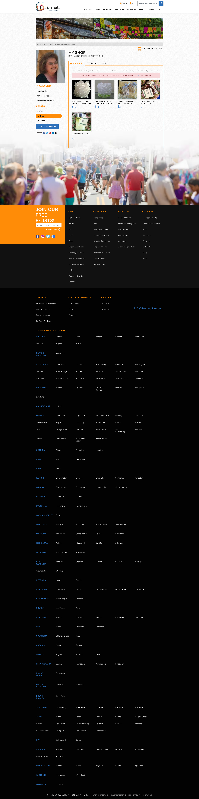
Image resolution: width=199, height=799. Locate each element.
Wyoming (41, 784)
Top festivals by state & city (50, 331)
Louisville (79, 496)
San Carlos (139, 371)
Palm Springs (61, 371)
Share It (39, 132)
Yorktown (60, 756)
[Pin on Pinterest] (50, 132)
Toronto (79, 645)
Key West (60, 422)
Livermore (119, 364)
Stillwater (119, 543)
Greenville (80, 684)
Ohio (38, 626)
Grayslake (100, 478)
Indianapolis (101, 487)
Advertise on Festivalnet (46, 303)
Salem (98, 654)
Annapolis (60, 524)
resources (119, 9)
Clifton (78, 589)
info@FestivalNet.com (148, 308)
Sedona (39, 344)
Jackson (59, 784)
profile (39, 111)
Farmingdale (101, 589)
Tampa (39, 438)
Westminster (120, 524)
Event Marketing (43, 315)
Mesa (78, 337)
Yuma (78, 344)
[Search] (161, 3)
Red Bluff (80, 371)
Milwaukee (60, 775)
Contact (72, 315)
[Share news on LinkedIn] (53, 132)
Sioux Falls (60, 696)
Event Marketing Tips (127, 223)
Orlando (79, 429)
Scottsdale (139, 337)
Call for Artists (75, 218)
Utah (38, 740)
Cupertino (80, 364)
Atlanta (59, 450)
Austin (58, 717)
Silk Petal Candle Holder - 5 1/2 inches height (104, 104)
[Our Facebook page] (37, 236)
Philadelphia (101, 664)
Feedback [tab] (91, 63)
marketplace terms (118, 795)
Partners (146, 241)
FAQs (145, 258)
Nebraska (41, 580)
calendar (41, 121)
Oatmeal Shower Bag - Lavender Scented (125, 104)
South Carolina (41, 685)
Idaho (39, 468)
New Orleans (81, 506)
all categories (43, 96)
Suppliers (146, 235)
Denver (118, 388)
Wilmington (61, 571)
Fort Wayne (81, 487)
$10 (74, 106)
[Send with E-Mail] (56, 132)
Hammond (60, 506)
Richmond (139, 749)
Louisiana (41, 506)
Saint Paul (100, 543)
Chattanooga (61, 707)
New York (41, 617)
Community (74, 303)
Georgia (40, 450)
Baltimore (80, 524)
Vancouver (60, 353)
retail (96, 223)
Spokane (139, 765)
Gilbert (58, 337)
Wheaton (139, 478)
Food (71, 241)
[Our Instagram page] (43, 236)
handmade (42, 91)
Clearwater (60, 415)
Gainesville (139, 415)
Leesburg (80, 422)
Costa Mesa (61, 364)
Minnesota (42, 543)
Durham (99, 562)
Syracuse (139, 617)
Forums (72, 309)
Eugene (59, 654)
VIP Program (123, 229)
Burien (78, 765)
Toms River (140, 589)
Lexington (60, 496)
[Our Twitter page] (48, 236)
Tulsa (78, 636)
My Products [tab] (76, 63)
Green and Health (76, 247)
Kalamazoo (120, 534)
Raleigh (138, 562)
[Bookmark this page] (53, 236)
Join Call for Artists (126, 247)
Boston (59, 515)
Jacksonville (41, 422)
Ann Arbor (60, 534)
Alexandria (60, 749)
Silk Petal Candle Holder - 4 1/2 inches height (81, 104)
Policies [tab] (103, 63)
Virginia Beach (42, 756)
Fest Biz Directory (43, 309)
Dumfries (80, 749)
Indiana (40, 487)
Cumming (80, 450)
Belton (78, 717)
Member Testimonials (152, 223)
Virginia (40, 749)
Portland (79, 654)
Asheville (59, 562)
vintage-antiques (101, 229)
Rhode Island (39, 674)
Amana (59, 459)
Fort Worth (60, 724)
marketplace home (45, 100)
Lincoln (59, 580)
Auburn (59, 765)
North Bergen (121, 589)
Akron (58, 626)
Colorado (41, 388)
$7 (142, 106)
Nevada (40, 608)
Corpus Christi (141, 717)
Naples (138, 422)
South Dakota (40, 697)
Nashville (139, 707)
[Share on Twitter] (47, 132)
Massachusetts (43, 515)
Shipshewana (121, 487)
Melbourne (100, 422)
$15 (97, 106)
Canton (99, 717)
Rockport (60, 731)
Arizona (40, 337)
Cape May (60, 589)
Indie (71, 270)
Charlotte (80, 562)
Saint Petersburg (120, 430)
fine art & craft (100, 247)
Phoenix (99, 337)
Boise (58, 468)
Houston (99, 724)
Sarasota (139, 429)
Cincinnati (80, 626)
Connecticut (43, 406)
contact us (147, 795)
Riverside (99, 371)
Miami (117, 422)
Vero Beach (61, 438)
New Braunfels (42, 731)
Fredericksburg (82, 724)
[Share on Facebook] (44, 132)
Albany (59, 617)
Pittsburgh (119, 664)
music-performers (101, 235)
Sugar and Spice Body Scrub (147, 103)
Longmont (139, 388)
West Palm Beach (80, 439)
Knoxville (99, 707)
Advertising (106, 309)
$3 (119, 106)
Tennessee (42, 707)
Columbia (60, 684)
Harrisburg (80, 664)
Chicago (79, 478)
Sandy (78, 740)
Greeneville (80, 707)
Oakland (40, 371)
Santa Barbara (121, 378)
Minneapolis (81, 543)
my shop (40, 116)
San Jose (80, 378)
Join (144, 229)
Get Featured (123, 235)
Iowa (38, 459)
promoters (107, 9)
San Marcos (101, 731)
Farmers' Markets (76, 264)
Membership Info (150, 218)
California (42, 364)
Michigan (41, 534)
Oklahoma (41, 636)
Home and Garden (77, 258)
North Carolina (41, 563)
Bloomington (61, 478)
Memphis (119, 707)
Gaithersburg (101, 524)
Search (72, 282)
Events (72, 211)
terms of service (101, 795)
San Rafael (100, 378)
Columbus (100, 626)
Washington (43, 765)
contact (137, 75)
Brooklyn (79, 617)
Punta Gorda (101, 429)
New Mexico (42, 598)
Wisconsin (41, 775)
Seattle (118, 765)
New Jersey (42, 589)
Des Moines (81, 459)
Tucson (59, 344)
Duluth (58, 543)
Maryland (41, 524)
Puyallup (99, 765)
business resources (102, 253)
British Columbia (41, 354)
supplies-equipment (102, 241)
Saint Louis (80, 552)
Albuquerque (61, 598)
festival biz (131, 9)
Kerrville (118, 724)
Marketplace (94, 9)
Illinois (40, 478)
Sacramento (120, 371)
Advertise (122, 241)
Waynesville (41, 571)
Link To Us (147, 247)
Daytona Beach (82, 415)
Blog (161, 9)
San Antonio (81, 731)
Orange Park (61, 429)
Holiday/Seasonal (76, 253)
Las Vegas (60, 608)
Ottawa (59, 645)
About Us (106, 297)
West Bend (80, 775)
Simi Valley (140, 378)
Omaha (79, 580)
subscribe (52, 229)
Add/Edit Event (124, 218)
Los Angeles (140, 364)
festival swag (99, 258)
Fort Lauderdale (102, 415)
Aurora (59, 388)
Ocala (38, 429)
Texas (39, 717)
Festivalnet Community (80, 297)
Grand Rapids (82, 534)
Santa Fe (79, 598)
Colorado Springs (100, 389)
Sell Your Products (43, 321)
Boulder (79, 388)
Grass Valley (101, 364)
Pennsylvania (43, 664)
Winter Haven (101, 438)
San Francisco (62, 378)
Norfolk (118, 749)
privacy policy (134, 795)
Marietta (99, 450)
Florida (40, 415)
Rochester (119, 617)
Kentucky (41, 496)
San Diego (40, 378)
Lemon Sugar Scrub (81, 134)
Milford (59, 406)
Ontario (40, 645)
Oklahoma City (62, 636)
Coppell (118, 717)
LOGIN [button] (124, 3)
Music (71, 223)
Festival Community (147, 9)
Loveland (40, 397)
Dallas (39, 724)
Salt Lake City (61, 740)
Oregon (40, 654)
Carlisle (59, 664)
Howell (98, 534)
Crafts (71, 235)
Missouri (41, 552)
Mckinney (139, 724)
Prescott (118, 337)
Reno (78, 608)
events (84, 9)
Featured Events (76, 276)
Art (70, 229)
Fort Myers (119, 415)
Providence (60, 673)
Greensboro (120, 562)
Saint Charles (120, 478)
